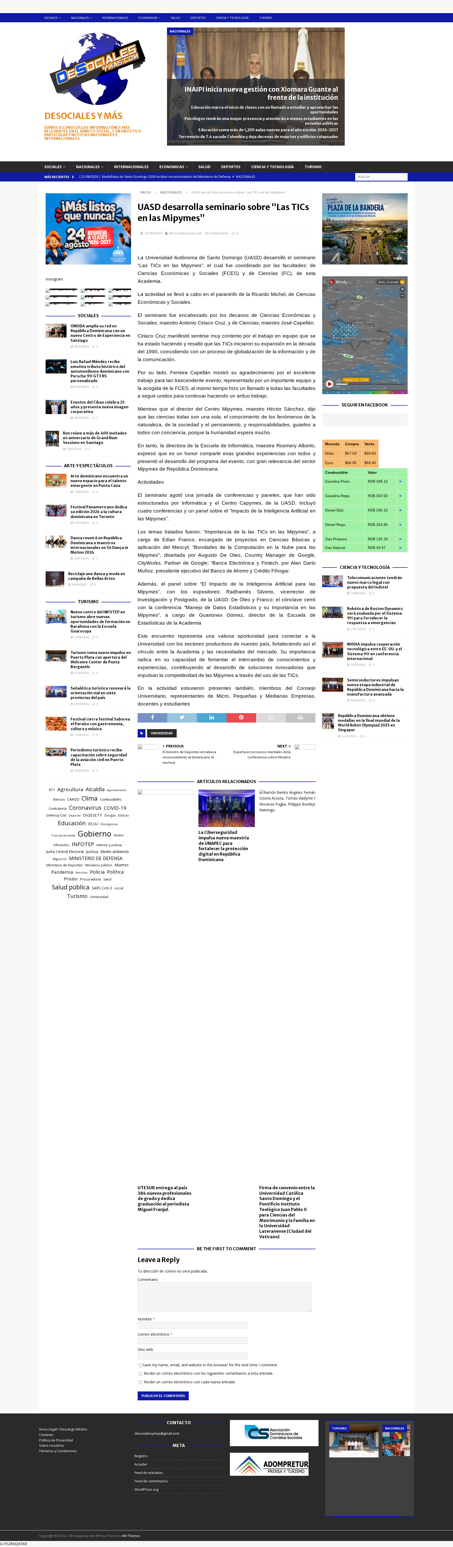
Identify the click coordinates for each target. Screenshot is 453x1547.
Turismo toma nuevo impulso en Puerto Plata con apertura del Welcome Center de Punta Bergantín (101, 659)
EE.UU (93, 823)
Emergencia (109, 824)
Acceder (140, 1464)
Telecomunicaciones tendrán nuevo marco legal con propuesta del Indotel (374, 582)
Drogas (110, 815)
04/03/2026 (358, 700)
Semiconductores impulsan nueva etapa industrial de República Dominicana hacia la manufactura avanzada (375, 687)
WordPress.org (146, 1489)
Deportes (198, 18)
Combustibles (111, 799)
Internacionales (115, 18)
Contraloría (58, 808)
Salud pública (70, 887)
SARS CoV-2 (102, 887)
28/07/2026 (81, 346)
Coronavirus (85, 807)
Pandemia (62, 872)
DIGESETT (92, 815)
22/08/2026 (81, 673)
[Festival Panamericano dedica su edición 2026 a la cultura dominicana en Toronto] (56, 510)
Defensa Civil (56, 815)
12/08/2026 (81, 492)
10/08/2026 (81, 770)
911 (52, 789)
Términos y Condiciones (58, 1451)
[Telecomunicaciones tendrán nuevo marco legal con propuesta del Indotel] (332, 581)
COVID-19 (115, 808)
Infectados (61, 845)
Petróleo (82, 872)
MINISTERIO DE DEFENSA (95, 858)
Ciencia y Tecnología (365, 567)
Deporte (75, 815)
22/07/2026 (81, 558)
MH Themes (131, 1536)
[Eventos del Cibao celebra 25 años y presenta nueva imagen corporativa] (56, 407)
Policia (97, 871)
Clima (90, 798)
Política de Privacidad (56, 1440)
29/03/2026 (358, 665)
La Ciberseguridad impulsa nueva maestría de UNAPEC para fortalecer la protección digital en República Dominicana (223, 846)
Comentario (148, 1279)
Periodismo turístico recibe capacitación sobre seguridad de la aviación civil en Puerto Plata (99, 757)
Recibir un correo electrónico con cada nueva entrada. (189, 1381)
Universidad (162, 733)
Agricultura (70, 789)
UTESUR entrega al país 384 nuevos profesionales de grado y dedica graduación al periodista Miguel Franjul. (164, 1198)
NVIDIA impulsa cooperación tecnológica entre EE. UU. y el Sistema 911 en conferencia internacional (374, 651)
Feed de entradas (148, 1472)
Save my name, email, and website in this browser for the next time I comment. (210, 1364)
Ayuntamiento (117, 790)
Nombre (145, 1319)
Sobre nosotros (51, 1445)
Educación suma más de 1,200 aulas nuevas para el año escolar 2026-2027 (268, 130)
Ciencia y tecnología (232, 18)
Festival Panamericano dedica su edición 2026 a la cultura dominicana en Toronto (99, 512)
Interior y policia (109, 845)
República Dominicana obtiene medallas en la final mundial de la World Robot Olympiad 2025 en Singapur (369, 723)
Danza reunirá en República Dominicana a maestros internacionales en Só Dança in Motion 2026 (99, 545)
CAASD (73, 799)
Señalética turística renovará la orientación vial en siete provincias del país (101, 693)
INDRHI (118, 835)
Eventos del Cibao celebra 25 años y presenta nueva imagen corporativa (99, 407)
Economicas (147, 18)
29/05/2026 (81, 418)
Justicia (92, 851)
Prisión (71, 879)
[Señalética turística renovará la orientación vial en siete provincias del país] (56, 691)
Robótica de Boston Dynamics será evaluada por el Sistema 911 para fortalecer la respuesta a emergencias (375, 615)
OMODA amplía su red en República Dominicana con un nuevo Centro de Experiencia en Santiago (100, 333)
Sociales (50, 18)
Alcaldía (95, 789)
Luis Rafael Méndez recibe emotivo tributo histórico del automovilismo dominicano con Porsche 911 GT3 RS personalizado (100, 371)
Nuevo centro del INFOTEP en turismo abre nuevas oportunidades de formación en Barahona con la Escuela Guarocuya (100, 622)
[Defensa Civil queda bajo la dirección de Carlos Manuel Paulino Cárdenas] (407, 1441)
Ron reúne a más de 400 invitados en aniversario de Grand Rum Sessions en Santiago (95, 438)
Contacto (46, 1434)
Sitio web (145, 1349)
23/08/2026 (81, 637)
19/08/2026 (81, 704)
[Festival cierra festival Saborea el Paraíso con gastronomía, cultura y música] (56, 724)
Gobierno (94, 833)
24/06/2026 (79, 584)
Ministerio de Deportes (64, 865)
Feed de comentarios (151, 1481)
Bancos (59, 799)
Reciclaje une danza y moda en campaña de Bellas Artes (96, 576)
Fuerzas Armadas (63, 835)
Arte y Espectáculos (88, 465)
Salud (175, 18)
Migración (60, 859)
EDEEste (123, 815)
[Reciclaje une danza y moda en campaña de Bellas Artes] (55, 579)
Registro (141, 1456)
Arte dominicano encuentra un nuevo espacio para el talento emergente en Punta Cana (99, 481)
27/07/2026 (81, 523)
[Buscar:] (381, 176)
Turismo (265, 18)
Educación (72, 823)
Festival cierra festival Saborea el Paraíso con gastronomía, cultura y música (100, 724)
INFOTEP (83, 844)
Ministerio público (98, 865)
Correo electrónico (154, 1334)
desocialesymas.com (185, 233)
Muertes (122, 864)
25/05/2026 (74, 449)
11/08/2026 (81, 735)
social (118, 888)
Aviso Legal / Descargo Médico (63, 1429)
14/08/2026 (358, 593)
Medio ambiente (114, 851)
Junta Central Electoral (65, 851)
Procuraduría (90, 879)
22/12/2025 (349, 736)
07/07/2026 (81, 387)
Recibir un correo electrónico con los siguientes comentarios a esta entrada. (208, 1373)
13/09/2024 (153, 233)
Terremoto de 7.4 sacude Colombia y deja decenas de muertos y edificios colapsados (258, 136)
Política (115, 872)
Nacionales (80, 18)
